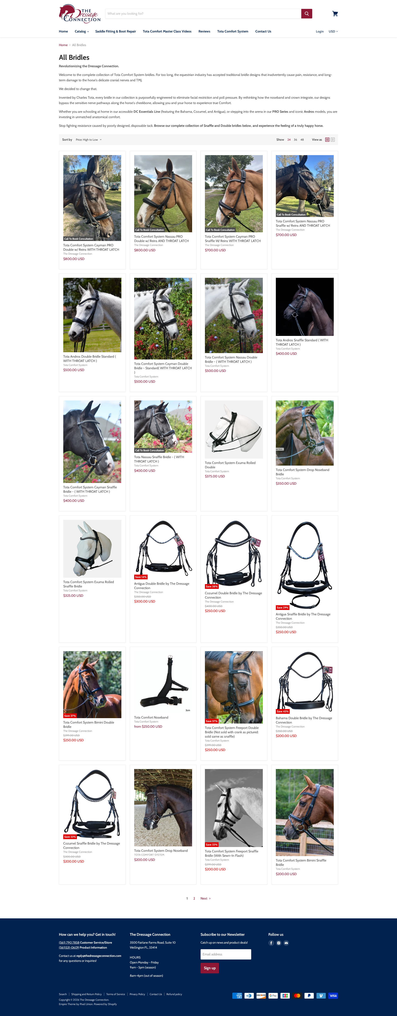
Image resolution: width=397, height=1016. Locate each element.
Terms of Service (115, 994)
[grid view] (327, 140)
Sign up (210, 968)
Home (63, 31)
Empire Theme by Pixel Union (76, 1004)
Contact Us (263, 31)
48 (302, 139)
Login (320, 31)
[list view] (333, 140)
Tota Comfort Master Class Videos (167, 31)
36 (295, 139)
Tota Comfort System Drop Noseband (161, 851)
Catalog (81, 31)
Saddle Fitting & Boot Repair (115, 31)
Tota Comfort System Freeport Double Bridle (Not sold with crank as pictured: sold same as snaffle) (232, 732)
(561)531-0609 (69, 947)
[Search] (306, 13)
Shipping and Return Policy (86, 994)
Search (63, 994)
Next (204, 898)
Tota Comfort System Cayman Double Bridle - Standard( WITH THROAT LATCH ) (163, 368)
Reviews (204, 31)
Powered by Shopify (105, 1004)
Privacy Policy (137, 994)
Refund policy (174, 994)
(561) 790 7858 (69, 942)
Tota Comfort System (232, 31)
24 (289, 139)
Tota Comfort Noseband (151, 717)
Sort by (67, 139)
